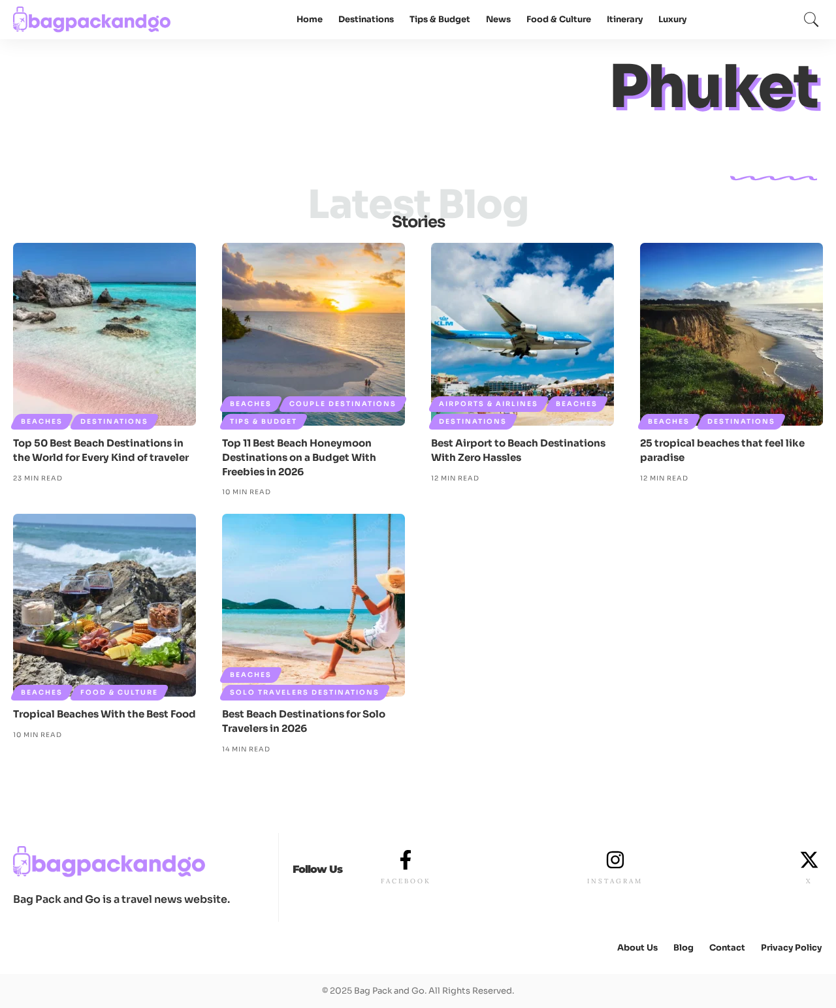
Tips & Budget (263, 421)
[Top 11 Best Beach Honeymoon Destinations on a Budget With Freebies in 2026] (313, 334)
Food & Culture (119, 692)
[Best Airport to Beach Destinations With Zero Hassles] (522, 334)
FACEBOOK (406, 881)
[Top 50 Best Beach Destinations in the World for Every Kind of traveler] (104, 334)
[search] (811, 19)
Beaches (42, 421)
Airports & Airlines (488, 404)
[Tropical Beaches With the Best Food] (104, 605)
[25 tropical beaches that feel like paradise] (731, 334)
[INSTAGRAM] (615, 860)
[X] (809, 860)
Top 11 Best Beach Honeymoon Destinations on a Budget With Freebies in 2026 (299, 457)
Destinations (114, 421)
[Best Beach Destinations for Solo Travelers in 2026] (313, 605)
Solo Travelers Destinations (304, 692)
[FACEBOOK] (405, 860)
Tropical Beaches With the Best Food (104, 714)
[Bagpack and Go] (92, 20)
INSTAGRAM (615, 881)
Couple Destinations (342, 404)
